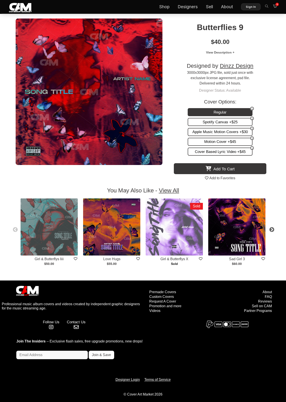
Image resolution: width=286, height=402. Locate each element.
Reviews (265, 301)
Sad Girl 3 (237, 259)
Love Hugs (111, 259)
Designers (188, 7)
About (227, 7)
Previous (15, 229)
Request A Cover (162, 301)
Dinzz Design (236, 66)
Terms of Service (157, 379)
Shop (164, 7)
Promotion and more (165, 306)
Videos (154, 311)
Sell (209, 7)
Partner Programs (258, 311)
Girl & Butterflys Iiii (49, 259)
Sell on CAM (262, 306)
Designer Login (128, 379)
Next (271, 229)
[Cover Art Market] (16, 7)
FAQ (268, 297)
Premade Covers (162, 292)
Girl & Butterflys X (174, 259)
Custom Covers (161, 297)
